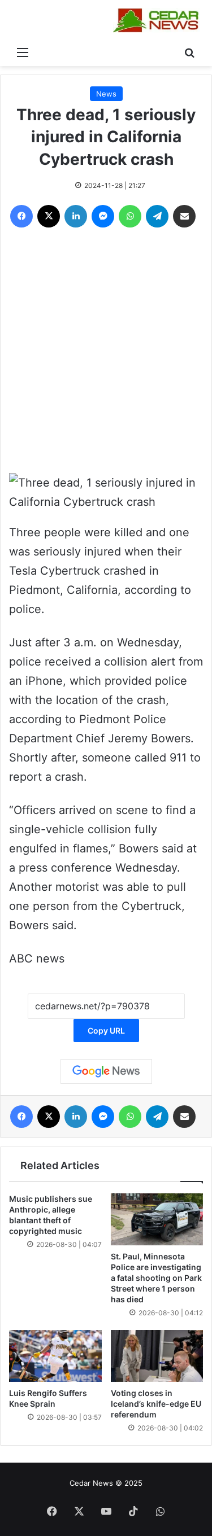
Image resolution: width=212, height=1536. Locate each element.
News (106, 93)
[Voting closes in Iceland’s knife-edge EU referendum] (157, 1356)
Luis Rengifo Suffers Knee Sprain (48, 1398)
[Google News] (106, 1071)
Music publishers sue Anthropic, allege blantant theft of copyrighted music (50, 1215)
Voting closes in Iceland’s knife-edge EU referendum (156, 1403)
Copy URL (106, 1030)
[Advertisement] (106, 353)
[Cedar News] (158, 20)
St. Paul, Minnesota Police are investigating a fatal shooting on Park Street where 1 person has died (156, 1277)
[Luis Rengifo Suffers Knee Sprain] (55, 1356)
